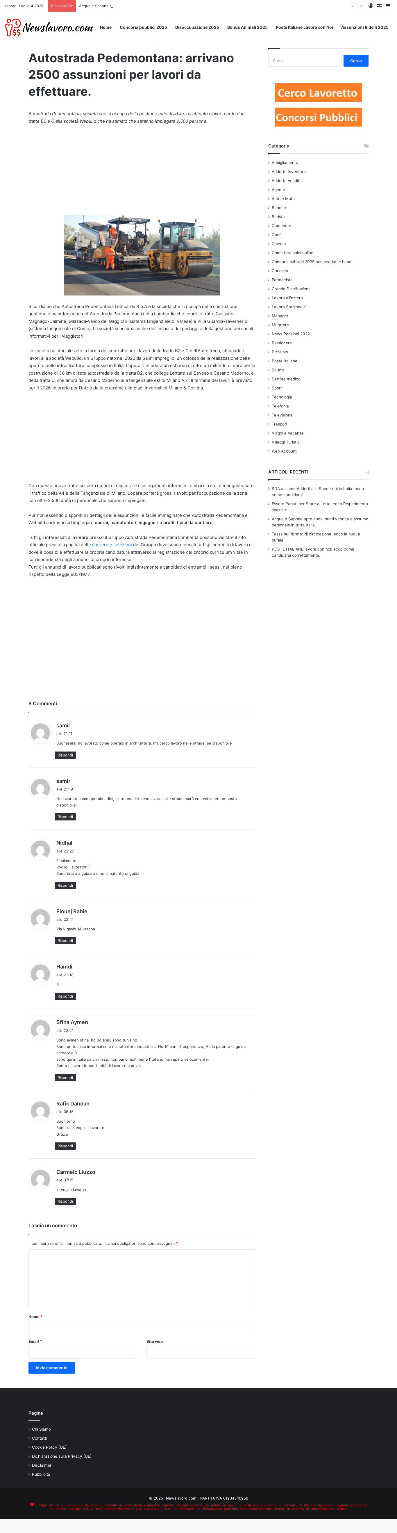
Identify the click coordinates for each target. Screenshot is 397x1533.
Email (35, 1341)
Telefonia (280, 406)
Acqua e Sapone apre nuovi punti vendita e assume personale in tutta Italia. (148, 5)
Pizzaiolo (280, 352)
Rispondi (65, 755)
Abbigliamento (285, 162)
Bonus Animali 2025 (247, 27)
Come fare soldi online (292, 252)
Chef (276, 234)
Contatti (39, 1438)
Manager (280, 316)
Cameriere (281, 225)
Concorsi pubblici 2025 (143, 27)
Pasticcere (282, 343)
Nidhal (64, 843)
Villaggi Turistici (286, 442)
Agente (278, 189)
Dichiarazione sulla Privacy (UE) (62, 1456)
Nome (35, 1316)
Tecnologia (282, 397)
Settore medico (286, 379)
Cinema (279, 243)
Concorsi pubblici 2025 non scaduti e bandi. (312, 261)
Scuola (278, 370)
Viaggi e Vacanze (288, 433)
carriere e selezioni (112, 544)
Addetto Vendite (287, 180)
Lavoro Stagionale (289, 307)
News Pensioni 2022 (291, 334)
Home (106, 27)
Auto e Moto (283, 198)
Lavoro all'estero (287, 297)
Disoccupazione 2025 (197, 27)
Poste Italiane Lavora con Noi (304, 27)
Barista (278, 216)
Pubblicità (41, 1474)
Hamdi (64, 967)
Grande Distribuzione (291, 288)
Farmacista (282, 279)
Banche (279, 207)
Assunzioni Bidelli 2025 (365, 27)
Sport (277, 388)
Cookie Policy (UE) (49, 1447)
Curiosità (280, 270)
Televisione (282, 415)
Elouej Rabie (71, 911)
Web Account (284, 451)
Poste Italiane (284, 361)
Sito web (154, 1341)
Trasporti (280, 424)
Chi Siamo (41, 1429)
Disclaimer (41, 1465)
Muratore (280, 325)
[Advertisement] (141, 172)
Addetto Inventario (289, 171)
